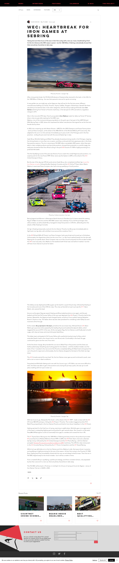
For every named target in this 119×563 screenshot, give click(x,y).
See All (98, 493)
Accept (111, 560)
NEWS (28, 10)
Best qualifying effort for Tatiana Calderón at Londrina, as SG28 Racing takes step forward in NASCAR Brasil (86, 515)
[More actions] (91, 22)
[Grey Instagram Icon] (54, 553)
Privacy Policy (69, 560)
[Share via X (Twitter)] (32, 478)
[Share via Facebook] (28, 478)
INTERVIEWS (37, 10)
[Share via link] (41, 478)
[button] (98, 10)
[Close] (117, 560)
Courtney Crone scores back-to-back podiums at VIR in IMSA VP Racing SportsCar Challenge (30, 515)
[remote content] (59, 273)
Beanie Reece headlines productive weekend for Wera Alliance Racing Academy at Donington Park (58, 515)
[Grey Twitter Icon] (59, 553)
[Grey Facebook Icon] (64, 553)
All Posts (21, 10)
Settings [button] (95, 560)
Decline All (103, 560)
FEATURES (47, 10)
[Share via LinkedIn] (36, 478)
